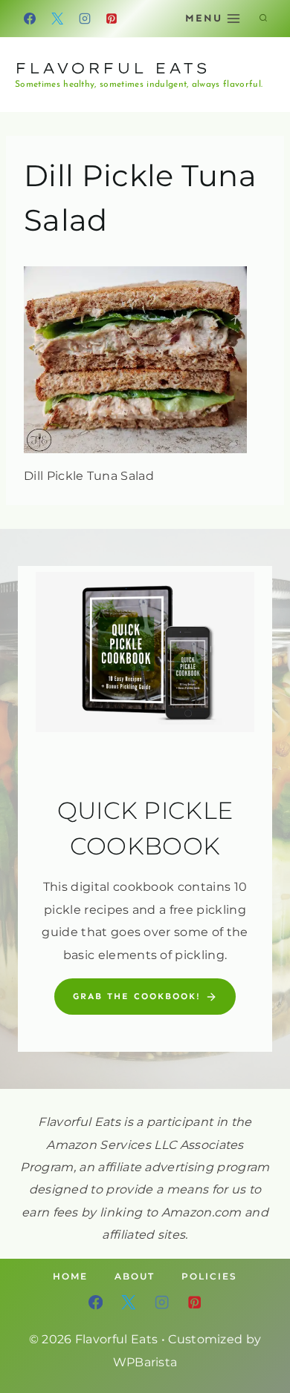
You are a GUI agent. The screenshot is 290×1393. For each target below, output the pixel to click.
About (135, 1276)
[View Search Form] (263, 18)
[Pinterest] (111, 18)
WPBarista (145, 1362)
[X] (57, 18)
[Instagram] (85, 18)
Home (70, 1276)
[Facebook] (30, 18)
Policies (209, 1276)
